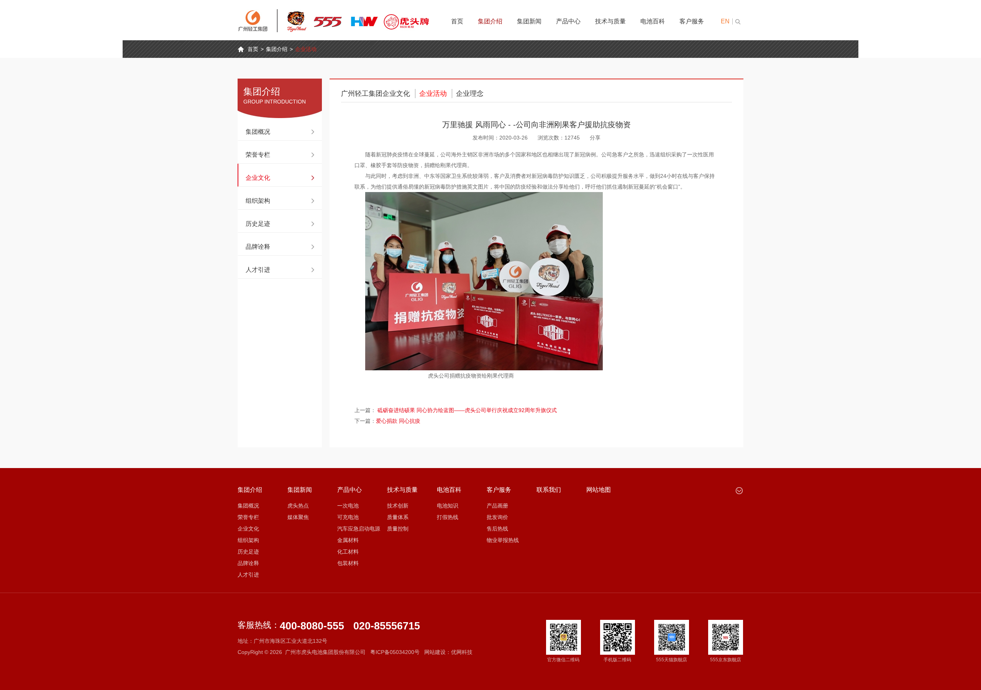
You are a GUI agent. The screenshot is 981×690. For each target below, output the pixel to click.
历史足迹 (258, 223)
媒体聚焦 (298, 517)
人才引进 (258, 269)
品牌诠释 (258, 246)
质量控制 (397, 529)
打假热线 (447, 517)
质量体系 (397, 517)
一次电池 (348, 506)
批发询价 (497, 517)
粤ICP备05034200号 (395, 652)
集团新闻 (529, 21)
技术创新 (397, 506)
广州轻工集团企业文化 (375, 93)
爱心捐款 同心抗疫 (398, 421)
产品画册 (497, 506)
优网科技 (461, 652)
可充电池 (348, 517)
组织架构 (258, 200)
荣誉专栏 (258, 154)
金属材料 (348, 540)
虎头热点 (298, 506)
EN (725, 21)
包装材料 (348, 563)
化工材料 (348, 552)
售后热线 (497, 529)
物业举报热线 (503, 540)
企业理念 (470, 93)
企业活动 (306, 49)
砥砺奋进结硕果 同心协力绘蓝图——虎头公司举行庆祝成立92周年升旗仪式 (467, 410)
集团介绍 (490, 21)
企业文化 (258, 177)
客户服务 (691, 21)
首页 (457, 21)
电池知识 (447, 506)
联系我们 (548, 489)
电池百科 (652, 21)
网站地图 (598, 489)
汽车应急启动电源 (358, 529)
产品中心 (568, 21)
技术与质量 (610, 21)
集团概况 (258, 131)
